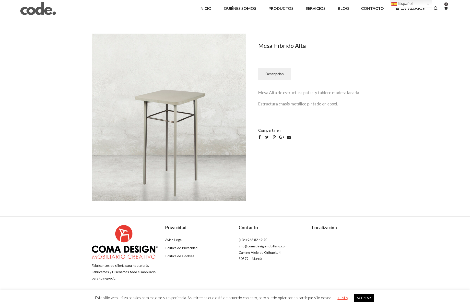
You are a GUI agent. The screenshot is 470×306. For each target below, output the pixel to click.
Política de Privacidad (181, 248)
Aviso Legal (173, 240)
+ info (343, 297)
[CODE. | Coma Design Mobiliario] (38, 8)
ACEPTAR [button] (364, 298)
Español (405, 3)
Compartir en (269, 130)
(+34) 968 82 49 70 (253, 240)
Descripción (275, 74)
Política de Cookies (179, 256)
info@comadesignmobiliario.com (263, 246)
